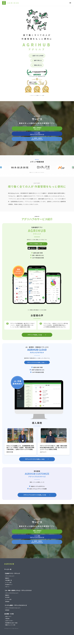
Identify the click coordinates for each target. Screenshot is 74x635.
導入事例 (7, 597)
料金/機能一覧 (8, 580)
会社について (8, 616)
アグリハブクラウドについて (11, 593)
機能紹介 (7, 578)
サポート (7, 586)
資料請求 (7, 601)
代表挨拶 (7, 618)
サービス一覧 (7, 569)
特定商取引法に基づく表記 (11, 623)
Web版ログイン (8, 584)
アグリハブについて (9, 576)
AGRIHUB (9, 564)
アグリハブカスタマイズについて (12, 608)
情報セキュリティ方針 (10, 625)
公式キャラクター (9, 620)
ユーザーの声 (8, 582)
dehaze (70, 3)
